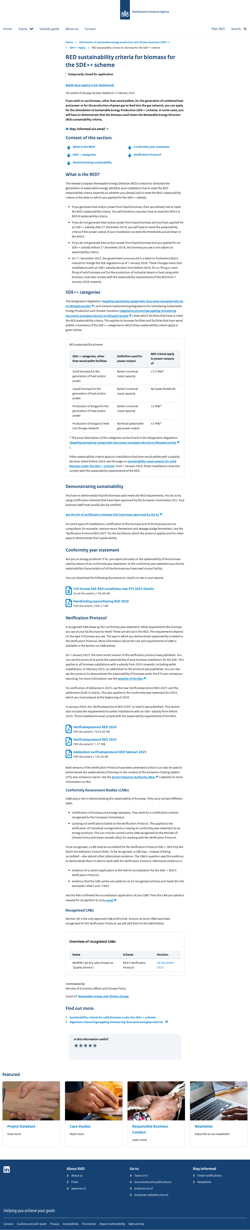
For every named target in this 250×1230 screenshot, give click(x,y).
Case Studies (80, 1126)
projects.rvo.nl (143, 1188)
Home (7, 29)
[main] (125, 597)
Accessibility (71, 1224)
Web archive (136, 1224)
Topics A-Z (141, 1175)
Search (236, 29)
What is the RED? (84, 147)
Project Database (21, 1126)
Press (74, 1182)
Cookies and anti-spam (32, 1224)
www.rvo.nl (78, 1188)
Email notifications (209, 1175)
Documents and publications (152, 1182)
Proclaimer (89, 1224)
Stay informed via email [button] (87, 129)
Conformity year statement (152, 147)
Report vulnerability (112, 1224)
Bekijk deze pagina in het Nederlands (90, 85)
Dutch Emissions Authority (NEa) (133, 777)
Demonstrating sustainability (92, 162)
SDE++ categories (84, 154)
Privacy (54, 1224)
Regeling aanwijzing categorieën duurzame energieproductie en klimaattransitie (123, 442)
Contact (90, 29)
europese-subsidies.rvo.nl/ (151, 1195)
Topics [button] (22, 29)
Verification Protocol (147, 154)
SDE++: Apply (78, 47)
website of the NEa (130, 678)
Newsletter (204, 1126)
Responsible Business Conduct (150, 1129)
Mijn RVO (218, 29)
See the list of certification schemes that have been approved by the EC (112, 514)
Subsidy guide (49, 29)
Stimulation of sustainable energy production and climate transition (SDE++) (124, 42)
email (109, 900)
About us (72, 29)
